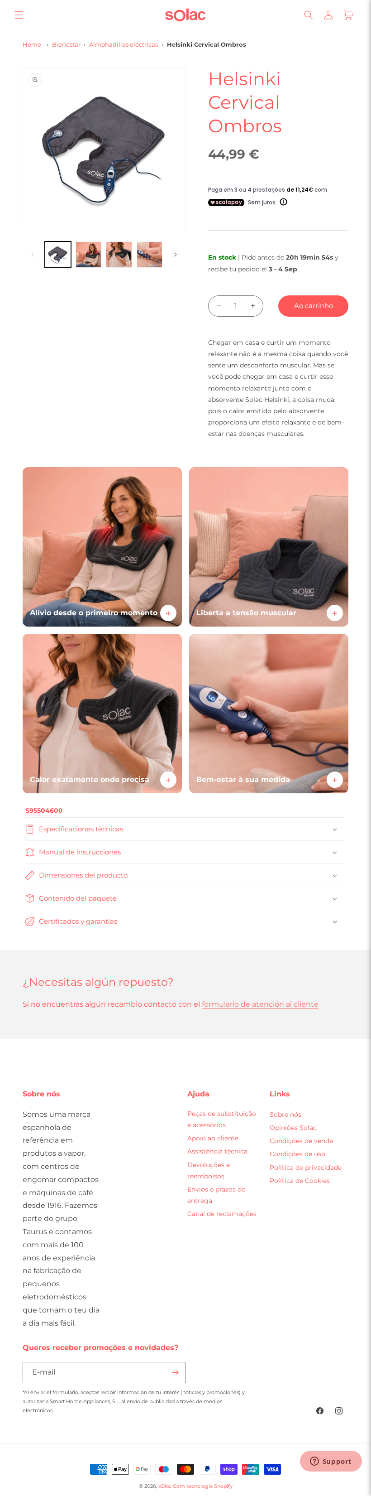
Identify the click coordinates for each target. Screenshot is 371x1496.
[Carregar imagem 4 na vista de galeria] (150, 254)
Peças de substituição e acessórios (221, 1119)
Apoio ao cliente (212, 1138)
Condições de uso (297, 1154)
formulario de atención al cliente (260, 1004)
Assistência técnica (217, 1151)
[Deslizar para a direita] (176, 255)
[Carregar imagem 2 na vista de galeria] (89, 254)
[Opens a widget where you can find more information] (331, 1462)
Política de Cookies (300, 1181)
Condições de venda (301, 1141)
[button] (19, 15)
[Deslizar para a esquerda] (33, 255)
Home (32, 44)
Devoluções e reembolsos (208, 1170)
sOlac (164, 1486)
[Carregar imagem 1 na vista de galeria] (58, 254)
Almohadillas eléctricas (123, 44)
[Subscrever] (175, 1372)
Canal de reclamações (222, 1214)
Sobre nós (285, 1114)
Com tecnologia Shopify (203, 1486)
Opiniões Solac (293, 1128)
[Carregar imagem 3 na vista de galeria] (119, 254)
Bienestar (66, 44)
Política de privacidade (306, 1167)
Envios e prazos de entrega (216, 1195)
